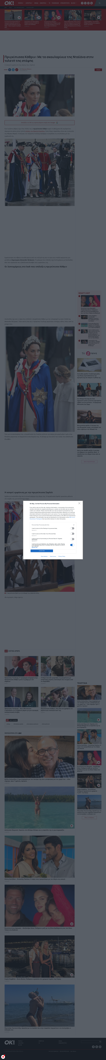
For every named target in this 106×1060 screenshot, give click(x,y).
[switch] (72, 528)
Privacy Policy (61, 556)
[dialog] (53, 530)
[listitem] (53, 525)
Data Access (53, 556)
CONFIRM (42, 550)
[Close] (79, 503)
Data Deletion (44, 556)
